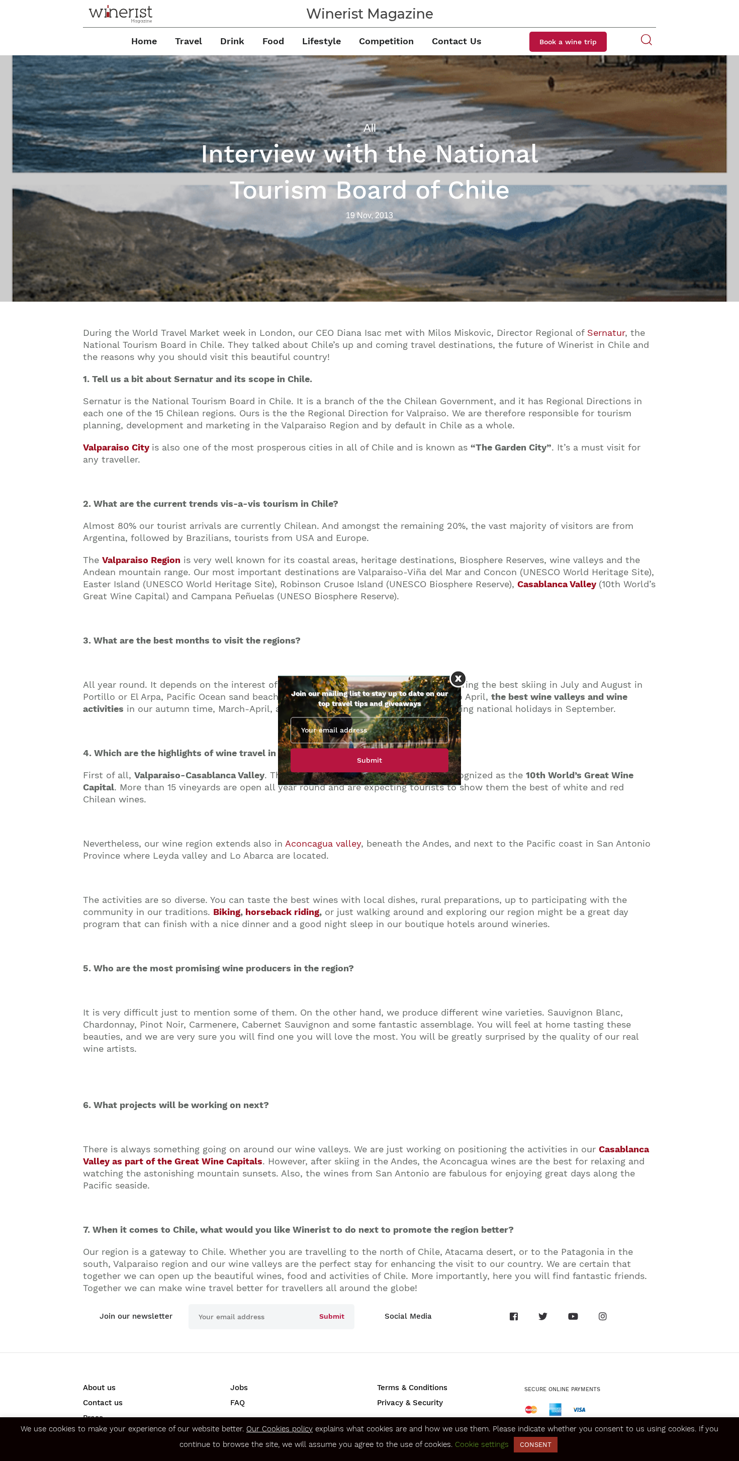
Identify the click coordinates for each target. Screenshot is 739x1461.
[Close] (458, 678)
